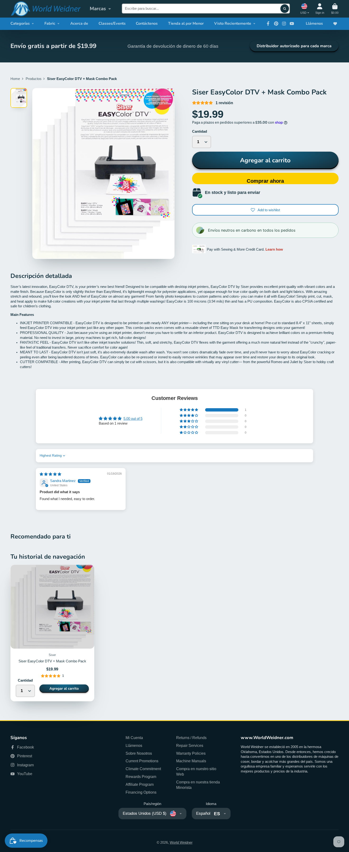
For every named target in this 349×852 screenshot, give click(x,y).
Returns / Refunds (191, 737)
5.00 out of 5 (132, 419)
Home (15, 79)
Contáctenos (147, 23)
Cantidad (199, 131)
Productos (34, 79)
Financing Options (141, 792)
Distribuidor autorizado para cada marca (294, 46)
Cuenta (319, 8)
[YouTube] (292, 23)
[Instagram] (284, 23)
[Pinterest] (276, 23)
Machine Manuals (191, 761)
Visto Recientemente (232, 23)
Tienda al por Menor (186, 23)
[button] (189, 410)
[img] (50, 474)
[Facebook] (268, 23)
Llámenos (314, 23)
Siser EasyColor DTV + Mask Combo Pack (52, 633)
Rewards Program (141, 776)
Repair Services (189, 745)
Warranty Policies (191, 753)
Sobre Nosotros (139, 753)
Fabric (49, 23)
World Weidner (181, 842)
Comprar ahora (265, 181)
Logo (45, 9)
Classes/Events (112, 23)
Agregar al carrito (265, 160)
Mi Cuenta (134, 737)
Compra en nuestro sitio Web (196, 771)
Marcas (98, 8)
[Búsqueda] (284, 9)
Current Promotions (142, 761)
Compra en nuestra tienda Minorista (198, 785)
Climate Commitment (143, 769)
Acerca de (79, 23)
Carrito (335, 8)
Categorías (20, 23)
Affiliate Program (140, 784)
